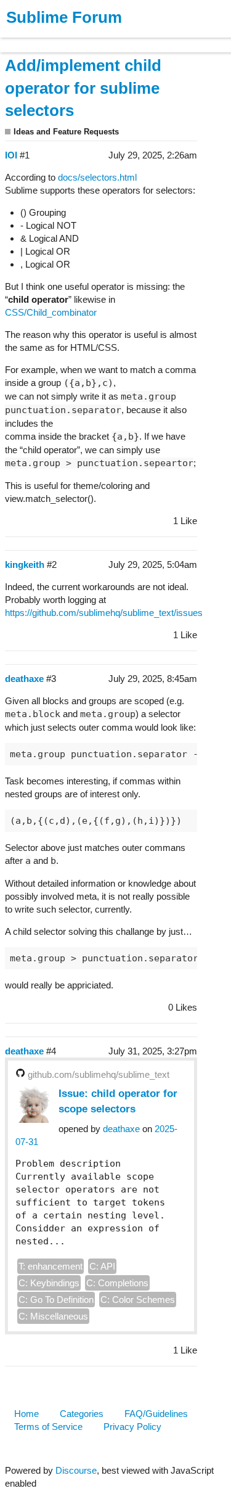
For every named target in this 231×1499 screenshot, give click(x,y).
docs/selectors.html (97, 177)
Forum (169, 39)
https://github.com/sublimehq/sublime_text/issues (104, 612)
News (129, 39)
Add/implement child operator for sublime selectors (83, 88)
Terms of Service (48, 1426)
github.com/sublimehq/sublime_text (98, 1074)
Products (37, 39)
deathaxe (121, 1128)
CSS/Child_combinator (51, 312)
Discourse (76, 1470)
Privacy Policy (132, 1426)
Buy (79, 39)
